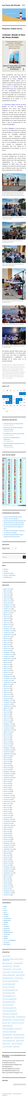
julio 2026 (6, 591)
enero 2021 (7, 722)
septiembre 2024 (8, 634)
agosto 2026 (7, 589)
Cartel (16, 966)
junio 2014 (6, 879)
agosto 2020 (7, 732)
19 (10, 402)
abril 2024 (6, 644)
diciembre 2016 (8, 819)
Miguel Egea (7, 1025)
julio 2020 (6, 734)
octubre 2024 (7, 632)
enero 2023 (7, 674)
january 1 (6, 1023)
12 (10, 399)
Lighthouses (20, 366)
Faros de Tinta (8, 1005)
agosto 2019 (7, 755)
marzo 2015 (7, 861)
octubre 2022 (7, 680)
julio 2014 (6, 877)
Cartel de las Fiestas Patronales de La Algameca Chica (14, 526)
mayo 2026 (7, 595)
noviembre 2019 (8, 749)
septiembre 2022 (8, 682)
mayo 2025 (7, 618)
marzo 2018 (7, 789)
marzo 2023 (7, 670)
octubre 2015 (7, 847)
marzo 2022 (7, 694)
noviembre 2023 (8, 654)
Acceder (6, 571)
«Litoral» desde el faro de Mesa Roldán (13, 36)
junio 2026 (7, 593)
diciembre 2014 (8, 867)
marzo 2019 (7, 765)
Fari (17, 364)
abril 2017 (6, 811)
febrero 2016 (7, 839)
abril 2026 (6, 597)
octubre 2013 (7, 894)
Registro (6, 569)
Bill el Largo (7, 963)
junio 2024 (7, 640)
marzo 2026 (7, 599)
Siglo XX (6, 1043)
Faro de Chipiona (9, 984)
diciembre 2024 (8, 628)
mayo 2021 (7, 714)
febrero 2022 (7, 696)
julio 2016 (6, 829)
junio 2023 (7, 664)
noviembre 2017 (8, 797)
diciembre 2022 (8, 676)
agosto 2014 (7, 875)
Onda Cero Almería (9, 1031)
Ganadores (7, 1020)
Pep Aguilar (7, 1034)
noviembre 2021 (8, 702)
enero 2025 (7, 626)
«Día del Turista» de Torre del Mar (13, 423)
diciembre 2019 (8, 748)
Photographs (8, 1037)
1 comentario (9, 378)
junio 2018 (6, 783)
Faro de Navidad (9, 993)
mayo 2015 (7, 857)
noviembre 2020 (8, 726)
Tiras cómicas (17, 1043)
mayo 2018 (7, 785)
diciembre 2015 (8, 843)
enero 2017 (7, 817)
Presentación (19, 1037)
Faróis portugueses (9, 1011)
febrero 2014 (7, 887)
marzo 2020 (7, 742)
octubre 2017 (7, 799)
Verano (16, 1046)
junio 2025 (7, 616)
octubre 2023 (7, 656)
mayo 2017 (7, 809)
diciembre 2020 (8, 724)
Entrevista (19, 978)
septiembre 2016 (8, 825)
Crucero (6, 972)
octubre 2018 (7, 775)
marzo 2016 (7, 837)
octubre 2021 (7, 704)
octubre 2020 (7, 728)
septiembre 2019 (8, 753)
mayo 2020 (7, 738)
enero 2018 (7, 793)
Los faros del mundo (9, 516)
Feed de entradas (8, 573)
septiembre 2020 (8, 730)
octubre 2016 (7, 823)
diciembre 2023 (8, 652)
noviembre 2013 (8, 892)
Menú (23, 5)
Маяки (17, 369)
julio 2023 (6, 662)
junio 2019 (7, 759)
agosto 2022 (7, 684)
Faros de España (9, 1002)
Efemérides (8, 978)
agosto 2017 (7, 803)
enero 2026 (7, 603)
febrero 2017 (7, 815)
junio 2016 (7, 831)
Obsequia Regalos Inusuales (12, 1028)
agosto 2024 (7, 636)
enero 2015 (7, 865)
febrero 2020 (7, 744)
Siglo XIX (20, 1040)
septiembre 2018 (8, 777)
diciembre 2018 (8, 771)
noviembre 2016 (8, 821)
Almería (6, 956)
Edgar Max (20, 975)
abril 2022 (6, 692)
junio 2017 (6, 807)
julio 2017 (6, 805)
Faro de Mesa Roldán (10, 990)
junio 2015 (6, 855)
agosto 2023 (7, 660)
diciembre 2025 (8, 604)
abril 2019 (6, 763)
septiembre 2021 (8, 706)
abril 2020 (6, 740)
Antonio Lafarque (10, 372)
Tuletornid (22, 367)
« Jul (7, 411)
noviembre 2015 (8, 845)
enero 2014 (7, 889)
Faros (23, 364)
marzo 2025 (7, 622)
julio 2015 (6, 853)
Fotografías (20, 1017)
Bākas (14, 364)
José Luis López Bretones (12, 375)
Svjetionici (17, 367)
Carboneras (14, 373)
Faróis (20, 364)
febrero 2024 (7, 648)
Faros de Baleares (9, 996)
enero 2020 (7, 746)
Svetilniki (12, 367)
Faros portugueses (9, 1008)
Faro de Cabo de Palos (10, 981)
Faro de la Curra (8, 987)
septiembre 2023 (8, 658)
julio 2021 (6, 710)
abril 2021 (6, 716)
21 (17, 402)
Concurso (17, 969)
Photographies (18, 1034)
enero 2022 (7, 698)
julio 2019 (6, 757)
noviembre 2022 (8, 678)
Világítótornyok (5, 369)
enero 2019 (7, 769)
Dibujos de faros (8, 975)
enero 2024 (7, 650)
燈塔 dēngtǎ (16, 370)
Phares (8, 367)
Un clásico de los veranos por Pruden (14, 433)
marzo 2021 (7, 718)
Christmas (7, 969)
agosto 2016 (7, 827)
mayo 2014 (7, 881)
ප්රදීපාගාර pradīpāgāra (10, 940)
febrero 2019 (7, 767)
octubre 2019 (7, 751)
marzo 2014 (7, 885)
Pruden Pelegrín (9, 1040)
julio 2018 (6, 781)
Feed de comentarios (9, 575)
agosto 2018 (7, 779)
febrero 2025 (7, 624)
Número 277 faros (9, 376)
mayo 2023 (7, 666)
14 (17, 399)
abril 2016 (6, 835)
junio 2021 (6, 712)
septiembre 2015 (8, 849)
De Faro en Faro (17, 972)
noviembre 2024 (8, 630)
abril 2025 (6, 620)
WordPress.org (8, 577)
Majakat (4, 367)
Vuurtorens (12, 369)
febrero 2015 (7, 863)
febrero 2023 (7, 672)
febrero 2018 (7, 791)
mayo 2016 (7, 833)
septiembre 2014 (8, 873)
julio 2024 (6, 638)
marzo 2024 (7, 646)
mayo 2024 (7, 642)
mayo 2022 (7, 690)
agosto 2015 (7, 851)
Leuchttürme (14, 366)
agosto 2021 (7, 708)
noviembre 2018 (8, 773)
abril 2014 (6, 883)
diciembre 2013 (8, 891)
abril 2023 (6, 668)
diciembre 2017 (8, 795)
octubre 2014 (7, 871)
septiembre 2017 (8, 801)
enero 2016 (7, 841)
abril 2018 (6, 787)
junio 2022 (7, 688)
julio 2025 (6, 614)
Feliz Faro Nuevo (9, 1017)
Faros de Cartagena (9, 999)
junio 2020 (7, 736)
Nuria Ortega (16, 376)
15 (20, 399)
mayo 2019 (7, 761)
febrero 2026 (7, 601)
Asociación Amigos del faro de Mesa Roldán (13, 959)
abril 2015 (6, 859)
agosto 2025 (7, 612)
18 (7, 402)
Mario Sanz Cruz (18, 1023)
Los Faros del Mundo (11, 5)
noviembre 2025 (8, 606)
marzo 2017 (7, 813)
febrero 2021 (7, 720)
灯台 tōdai (10, 370)
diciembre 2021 (8, 700)
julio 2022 (6, 686)
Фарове (6, 938)
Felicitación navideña (10, 1014)
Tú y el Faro (7, 1046)
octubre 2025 (7, 608)
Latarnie (8, 366)
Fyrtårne (4, 366)
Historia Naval (18, 1020)
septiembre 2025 (8, 610)
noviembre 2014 (8, 869)
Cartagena (7, 966)
